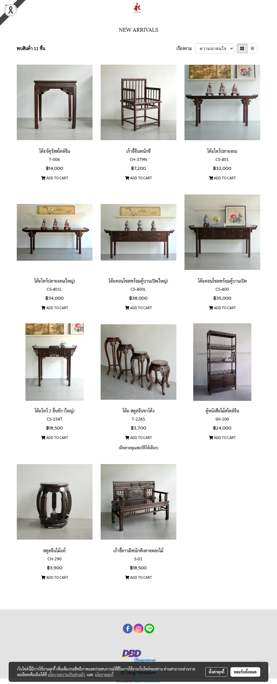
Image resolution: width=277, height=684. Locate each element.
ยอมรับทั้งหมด (245, 671)
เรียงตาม (185, 48)
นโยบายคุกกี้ (104, 674)
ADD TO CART (56, 177)
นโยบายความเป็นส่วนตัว (66, 674)
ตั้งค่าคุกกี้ (216, 671)
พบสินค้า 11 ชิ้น (31, 48)
